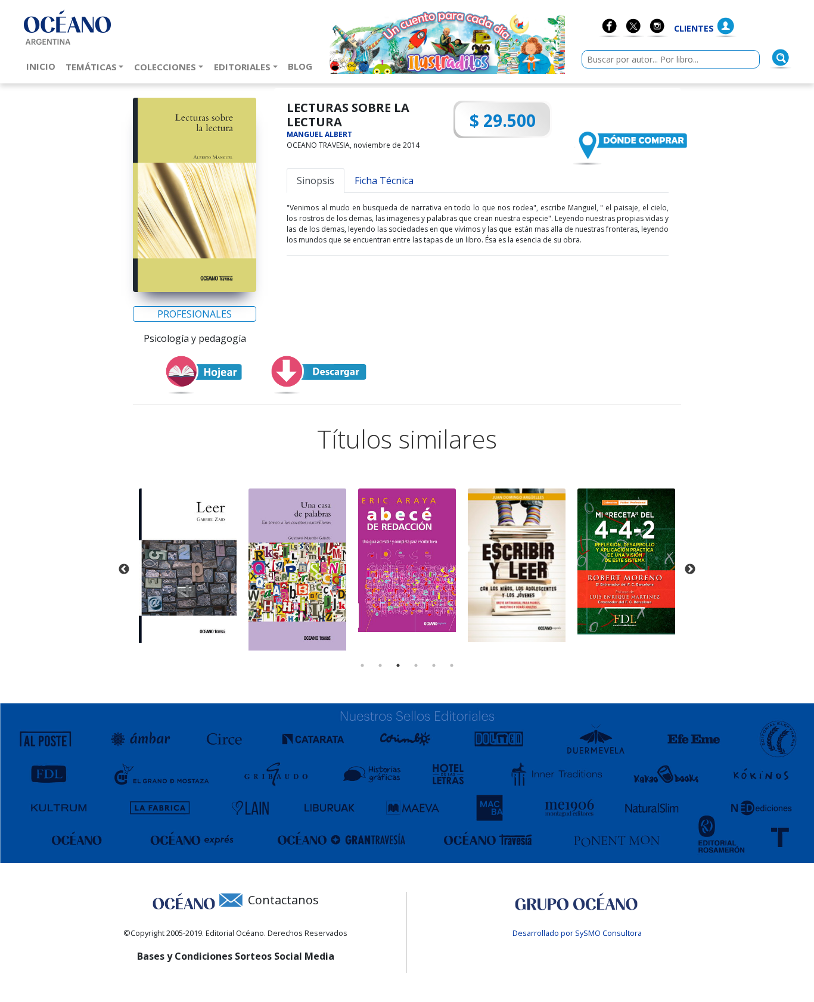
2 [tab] (380, 665)
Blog (302, 66)
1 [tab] (362, 665)
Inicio (43, 66)
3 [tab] (398, 665)
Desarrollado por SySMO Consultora (577, 933)
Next (690, 569)
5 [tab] (434, 665)
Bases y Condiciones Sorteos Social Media (235, 956)
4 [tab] (416, 665)
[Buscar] (780, 57)
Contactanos (283, 900)
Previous (124, 569)
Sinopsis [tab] (315, 180)
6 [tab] (452, 665)
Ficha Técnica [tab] (384, 180)
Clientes (694, 28)
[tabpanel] (188, 565)
